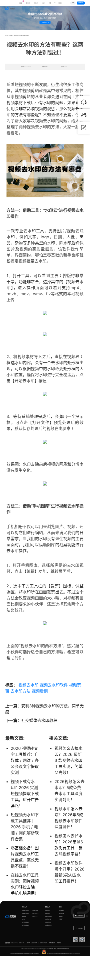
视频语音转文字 (48, 925)
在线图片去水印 (25, 910)
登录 (73, 2)
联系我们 (61, 916)
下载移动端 (80, 928)
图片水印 (28, 3)
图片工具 (24, 906)
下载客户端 (80, 2)
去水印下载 (34, 942)
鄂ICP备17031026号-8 (34, 953)
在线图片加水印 (25, 913)
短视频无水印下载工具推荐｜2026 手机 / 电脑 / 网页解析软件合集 (25, 826)
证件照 (23, 919)
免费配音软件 (52, 942)
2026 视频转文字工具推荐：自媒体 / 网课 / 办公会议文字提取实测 (25, 760)
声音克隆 (59, 942)
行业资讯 (11, 35)
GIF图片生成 (35, 910)
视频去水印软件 (54, 684)
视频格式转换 (48, 922)
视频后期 (40, 690)
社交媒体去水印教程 (39, 720)
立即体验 (44, 22)
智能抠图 (24, 916)
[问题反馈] (84, 127)
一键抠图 (28, 942)
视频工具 (47, 906)
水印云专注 (61, 953)
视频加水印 (47, 913)
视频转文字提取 (43, 942)
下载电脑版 (80, 915)
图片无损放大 (35, 913)
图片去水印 (14, 942)
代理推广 (61, 919)
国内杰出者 (77, 953)
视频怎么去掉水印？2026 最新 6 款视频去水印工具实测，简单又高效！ (68, 760)
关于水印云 (61, 913)
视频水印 (36, 3)
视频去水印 (28, 684)
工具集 (21, 2)
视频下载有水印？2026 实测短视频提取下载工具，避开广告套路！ (25, 793)
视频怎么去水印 (48, 916)
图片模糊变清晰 (25, 922)
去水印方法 (20, 690)
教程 (43, 3)
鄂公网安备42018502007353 (53, 953)
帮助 (60, 906)
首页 (7, 35)
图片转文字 (35, 916)
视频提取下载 (48, 919)
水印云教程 (61, 910)
